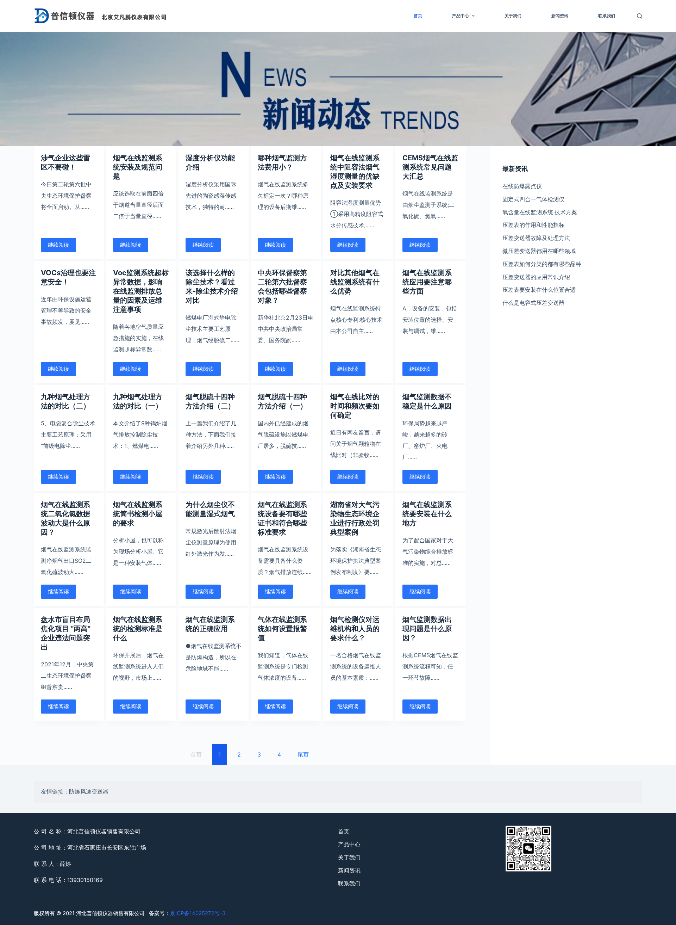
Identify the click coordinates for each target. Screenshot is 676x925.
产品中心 (460, 15)
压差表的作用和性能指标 (533, 224)
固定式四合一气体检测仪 (533, 199)
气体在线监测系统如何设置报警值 (282, 628)
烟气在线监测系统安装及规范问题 (137, 167)
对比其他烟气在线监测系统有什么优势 (355, 282)
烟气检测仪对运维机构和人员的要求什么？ (355, 628)
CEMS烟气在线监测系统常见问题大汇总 (430, 167)
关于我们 (513, 15)
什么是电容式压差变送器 (533, 302)
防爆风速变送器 (88, 791)
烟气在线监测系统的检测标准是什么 (137, 628)
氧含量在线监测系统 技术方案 (539, 212)
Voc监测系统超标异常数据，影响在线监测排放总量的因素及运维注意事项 (141, 291)
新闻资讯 (559, 15)
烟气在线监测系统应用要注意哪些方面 (427, 282)
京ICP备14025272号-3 (198, 913)
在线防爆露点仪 (522, 186)
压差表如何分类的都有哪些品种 (541, 263)
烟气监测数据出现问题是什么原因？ (427, 628)
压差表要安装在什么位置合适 (539, 289)
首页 (418, 15)
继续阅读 (58, 244)
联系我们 (606, 15)
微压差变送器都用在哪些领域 (539, 250)
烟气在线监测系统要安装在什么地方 (427, 513)
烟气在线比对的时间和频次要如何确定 (355, 406)
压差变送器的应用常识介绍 (536, 276)
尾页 (303, 754)
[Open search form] (639, 16)
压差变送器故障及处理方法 (536, 237)
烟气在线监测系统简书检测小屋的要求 (137, 513)
